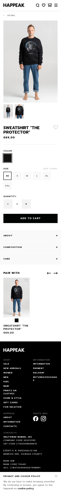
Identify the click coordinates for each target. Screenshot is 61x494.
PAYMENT (38, 368)
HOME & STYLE (12, 398)
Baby (6, 386)
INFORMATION (41, 363)
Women (8, 372)
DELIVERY (38, 372)
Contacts (10, 426)
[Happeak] (14, 5)
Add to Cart (30, 218)
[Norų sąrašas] (44, 5)
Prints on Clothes (10, 392)
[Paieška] (38, 5)
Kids (6, 381)
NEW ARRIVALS (12, 368)
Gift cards (10, 402)
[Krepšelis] (50, 5)
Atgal (10, 15)
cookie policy (26, 488)
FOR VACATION (12, 406)
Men (5, 377)
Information (11, 421)
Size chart (50, 168)
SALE (6, 363)
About (7, 417)
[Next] (56, 273)
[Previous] (49, 273)
